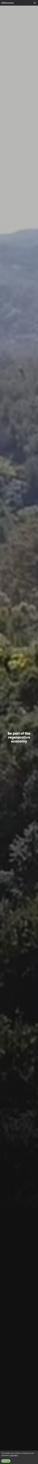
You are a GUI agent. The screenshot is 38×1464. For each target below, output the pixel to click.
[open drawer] (35, 3)
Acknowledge (5, 1461)
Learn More (14, 1455)
